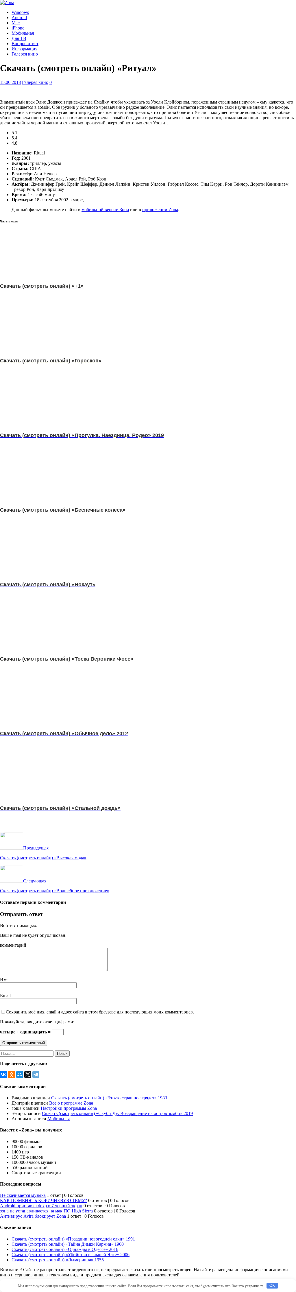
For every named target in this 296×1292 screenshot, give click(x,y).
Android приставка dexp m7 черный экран (41, 1205)
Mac (16, 22)
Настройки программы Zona (69, 1108)
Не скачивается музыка (23, 1195)
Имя (4, 979)
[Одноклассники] (11, 1074)
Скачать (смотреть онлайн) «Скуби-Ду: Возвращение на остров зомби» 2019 (117, 1113)
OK (272, 1285)
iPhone (18, 27)
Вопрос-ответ (25, 43)
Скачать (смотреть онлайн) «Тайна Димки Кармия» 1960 (68, 1244)
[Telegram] (35, 1074)
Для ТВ (19, 38)
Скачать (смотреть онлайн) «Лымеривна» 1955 (58, 1259)
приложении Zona (160, 209)
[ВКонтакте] (3, 1074)
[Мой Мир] (19, 1074)
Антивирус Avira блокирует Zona (33, 1216)
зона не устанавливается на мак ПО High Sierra (46, 1210)
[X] (27, 1074)
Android (19, 17)
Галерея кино (25, 53)
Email (5, 995)
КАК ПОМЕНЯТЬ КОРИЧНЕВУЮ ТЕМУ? (43, 1200)
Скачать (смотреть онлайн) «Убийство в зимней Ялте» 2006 (71, 1254)
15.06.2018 (10, 82)
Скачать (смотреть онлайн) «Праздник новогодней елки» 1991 (73, 1238)
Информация (24, 48)
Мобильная (23, 33)
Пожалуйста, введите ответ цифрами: (37, 1021)
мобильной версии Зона (105, 209)
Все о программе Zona (71, 1103)
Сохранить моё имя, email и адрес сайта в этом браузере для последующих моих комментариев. (100, 1011)
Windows (20, 12)
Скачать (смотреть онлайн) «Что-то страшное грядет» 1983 (109, 1097)
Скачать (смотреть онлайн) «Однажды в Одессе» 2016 (65, 1249)
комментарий (13, 945)
